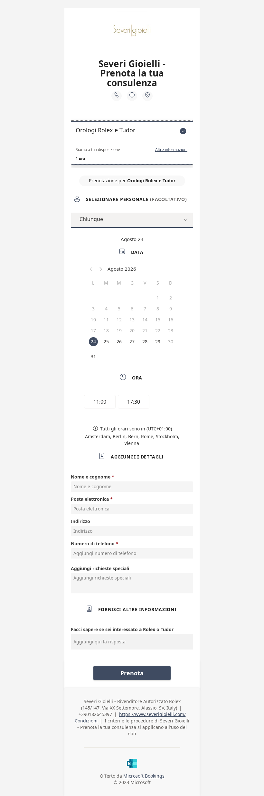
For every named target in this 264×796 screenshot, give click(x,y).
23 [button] (170, 330)
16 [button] (170, 320)
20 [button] (132, 330)
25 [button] (106, 341)
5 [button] (119, 309)
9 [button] (170, 309)
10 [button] (93, 320)
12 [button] (119, 320)
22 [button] (157, 330)
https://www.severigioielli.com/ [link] (152, 714)
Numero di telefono (93, 543)
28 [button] (144, 341)
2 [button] (170, 298)
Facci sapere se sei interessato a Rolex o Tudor (122, 629)
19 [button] (119, 330)
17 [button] (93, 330)
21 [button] (144, 330)
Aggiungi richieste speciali (100, 568)
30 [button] (170, 341)
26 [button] (119, 341)
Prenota (132, 673)
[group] (132, 402)
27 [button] (132, 341)
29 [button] (157, 341)
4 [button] (106, 309)
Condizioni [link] (86, 721)
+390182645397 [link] (95, 714)
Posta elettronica (90, 499)
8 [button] (157, 309)
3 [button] (93, 309)
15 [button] (157, 320)
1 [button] (157, 298)
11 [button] (106, 320)
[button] (91, 268)
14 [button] (144, 320)
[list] (132, 144)
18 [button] (106, 330)
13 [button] (132, 320)
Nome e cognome (90, 477)
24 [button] (93, 341)
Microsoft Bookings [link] (144, 776)
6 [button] (132, 309)
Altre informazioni (171, 149)
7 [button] (145, 309)
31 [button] (93, 356)
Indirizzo (80, 521)
